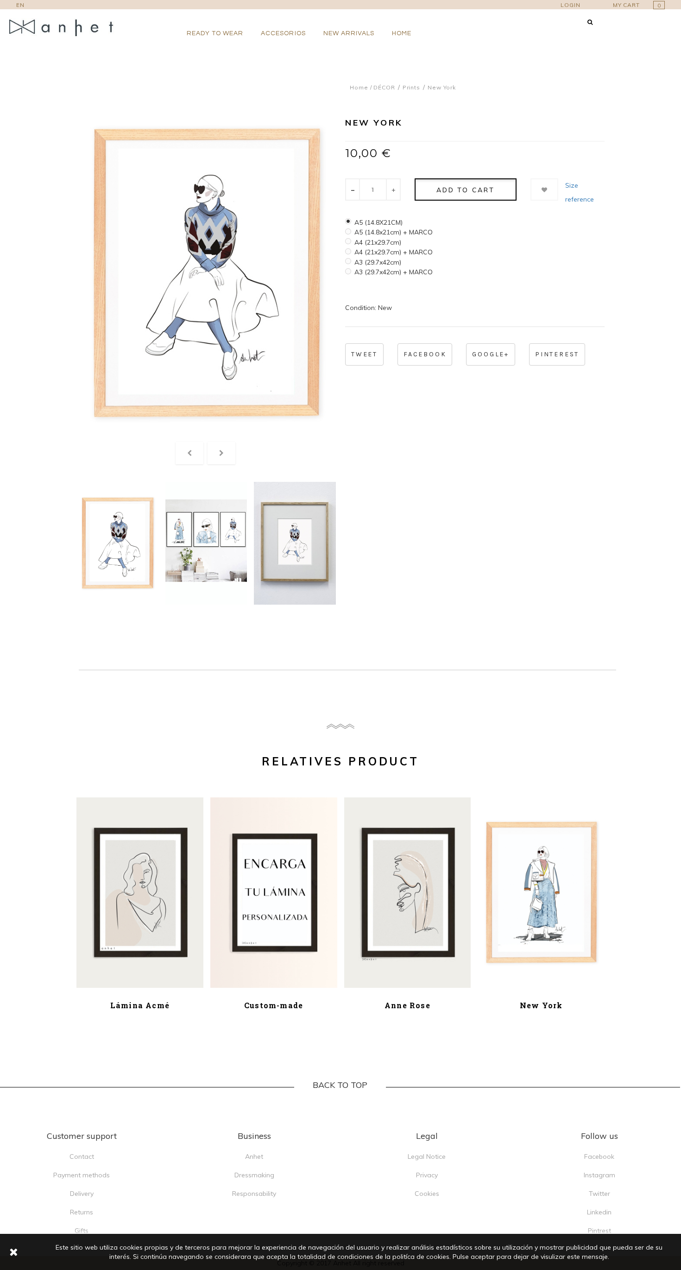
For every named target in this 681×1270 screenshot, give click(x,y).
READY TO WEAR (215, 33)
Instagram (599, 1175)
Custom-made (273, 1005)
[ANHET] (67, 27)
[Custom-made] (273, 892)
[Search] (590, 22)
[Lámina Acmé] (139, 892)
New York (541, 1005)
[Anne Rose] (407, 892)
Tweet (364, 354)
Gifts (81, 1230)
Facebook (425, 354)
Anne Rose (407, 1005)
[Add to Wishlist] (544, 189)
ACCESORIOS (283, 33)
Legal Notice (427, 1156)
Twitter (599, 1193)
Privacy (427, 1175)
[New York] (117, 543)
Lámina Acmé (140, 1005)
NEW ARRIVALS (349, 33)
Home (359, 87)
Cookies (427, 1193)
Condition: (360, 307)
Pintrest (599, 1230)
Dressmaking (254, 1175)
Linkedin (599, 1212)
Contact (81, 1156)
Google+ (490, 354)
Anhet (254, 1156)
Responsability (254, 1193)
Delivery (82, 1193)
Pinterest (557, 354)
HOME (401, 33)
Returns (81, 1212)
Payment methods (81, 1175)
